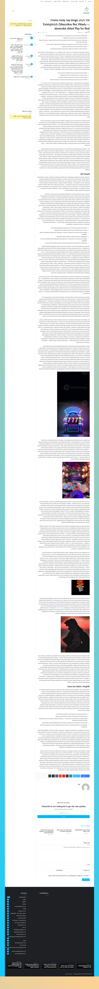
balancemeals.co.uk (21, 934)
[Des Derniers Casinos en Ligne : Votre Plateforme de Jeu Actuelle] (84, 963)
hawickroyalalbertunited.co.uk (19, 951)
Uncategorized (22, 897)
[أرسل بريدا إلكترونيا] (84, 32)
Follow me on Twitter (27, 111)
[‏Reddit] (60, 776)
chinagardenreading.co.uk (20, 929)
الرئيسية (89, 1)
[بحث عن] (8, 11)
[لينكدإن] (70, 776)
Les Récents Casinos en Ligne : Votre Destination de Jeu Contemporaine (49, 966)
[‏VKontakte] (56, 776)
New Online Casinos (21, 915)
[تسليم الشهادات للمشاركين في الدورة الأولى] (28, 40)
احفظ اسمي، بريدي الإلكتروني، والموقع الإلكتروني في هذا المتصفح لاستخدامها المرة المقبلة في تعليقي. (68, 875)
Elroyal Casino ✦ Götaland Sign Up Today (23, 76)
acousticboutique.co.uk (20, 953)
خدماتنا (42, 1)
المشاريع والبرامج (48, 1)
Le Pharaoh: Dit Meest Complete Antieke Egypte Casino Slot (15, 966)
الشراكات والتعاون (57, 1)
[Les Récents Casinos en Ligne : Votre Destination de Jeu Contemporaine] (49, 963)
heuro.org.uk (23, 945)
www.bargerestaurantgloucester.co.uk (17, 936)
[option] (84, 963)
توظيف (24, 940)
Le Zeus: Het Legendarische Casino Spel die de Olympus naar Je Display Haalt (33, 966)
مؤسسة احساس (68, 973)
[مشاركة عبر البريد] (53, 776)
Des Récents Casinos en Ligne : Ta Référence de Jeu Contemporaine (67, 966)
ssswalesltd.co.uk (22, 925)
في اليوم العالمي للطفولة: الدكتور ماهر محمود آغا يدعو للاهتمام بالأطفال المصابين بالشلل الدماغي (17, 58)
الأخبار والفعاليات (65, 1)
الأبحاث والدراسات (74, 1)
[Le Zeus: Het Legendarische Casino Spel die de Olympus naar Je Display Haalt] (32, 963)
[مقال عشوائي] (10, 1)
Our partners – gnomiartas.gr (19, 920)
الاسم (88, 864)
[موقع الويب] (79, 787)
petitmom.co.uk (22, 911)
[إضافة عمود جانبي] (8, 1)
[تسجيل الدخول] (12, 1)
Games (24, 904)
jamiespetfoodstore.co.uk (20, 932)
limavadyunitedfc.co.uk (20, 942)
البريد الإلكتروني (86, 870)
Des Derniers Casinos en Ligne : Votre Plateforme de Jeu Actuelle (84, 966)
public (24, 899)
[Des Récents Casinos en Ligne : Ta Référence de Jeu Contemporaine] (67, 963)
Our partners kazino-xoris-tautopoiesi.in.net (16, 947)
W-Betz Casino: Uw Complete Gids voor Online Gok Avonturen (64, 830)
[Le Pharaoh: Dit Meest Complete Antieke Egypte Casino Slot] (14, 963)
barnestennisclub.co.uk (20, 906)
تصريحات (24, 927)
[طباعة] (49, 776)
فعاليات (24, 908)
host (86, 32)
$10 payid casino (22, 918)
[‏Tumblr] (67, 776)
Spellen (24, 901)
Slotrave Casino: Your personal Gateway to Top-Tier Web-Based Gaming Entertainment (46, 831)
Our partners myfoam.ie (20, 922)
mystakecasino (60, 607)
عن (85, 1)
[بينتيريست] (63, 776)
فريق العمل (81, 1)
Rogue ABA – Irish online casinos (18, 913)
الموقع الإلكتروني (59, 870)
